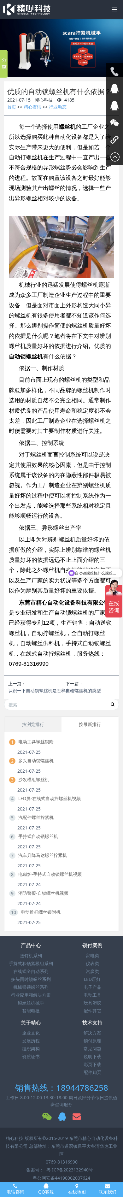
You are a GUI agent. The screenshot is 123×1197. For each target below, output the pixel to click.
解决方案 (92, 1033)
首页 (11, 107)
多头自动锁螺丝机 (36, 761)
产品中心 (31, 945)
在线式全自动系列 (31, 971)
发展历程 (31, 1041)
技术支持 (92, 1022)
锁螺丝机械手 (31, 1003)
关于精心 (31, 1022)
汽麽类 (92, 971)
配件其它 (92, 1011)
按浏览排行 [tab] (33, 724)
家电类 (92, 955)
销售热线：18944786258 (61, 1087)
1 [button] (58, 73)
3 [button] (67, 73)
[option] (61, 48)
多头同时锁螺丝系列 (31, 979)
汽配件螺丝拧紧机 (36, 817)
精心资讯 (32, 107)
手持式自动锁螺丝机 (38, 836)
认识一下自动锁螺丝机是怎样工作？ (43, 690)
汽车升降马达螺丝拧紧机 (42, 855)
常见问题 (92, 1049)
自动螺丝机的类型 (83, 690)
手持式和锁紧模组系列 (31, 963)
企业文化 (31, 1033)
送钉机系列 (31, 955)
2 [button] (62, 73)
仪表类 (92, 963)
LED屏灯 (92, 979)
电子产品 (92, 987)
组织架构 (31, 1049)
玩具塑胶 (92, 1003)
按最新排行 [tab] (90, 724)
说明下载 (92, 1056)
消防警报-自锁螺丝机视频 (43, 893)
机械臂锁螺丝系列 (31, 987)
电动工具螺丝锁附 (36, 742)
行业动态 (58, 107)
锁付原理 (92, 1041)
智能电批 (31, 1011)
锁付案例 (92, 945)
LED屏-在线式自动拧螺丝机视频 (49, 798)
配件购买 (92, 1072)
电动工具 (92, 995)
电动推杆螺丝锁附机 (41, 912)
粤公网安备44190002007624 (61, 1178)
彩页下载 (92, 1064)
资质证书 (31, 1056)
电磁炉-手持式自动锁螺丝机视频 (50, 874)
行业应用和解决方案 (31, 995)
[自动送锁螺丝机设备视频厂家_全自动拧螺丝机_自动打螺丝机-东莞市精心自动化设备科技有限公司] (26, 9)
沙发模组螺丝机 (33, 779)
